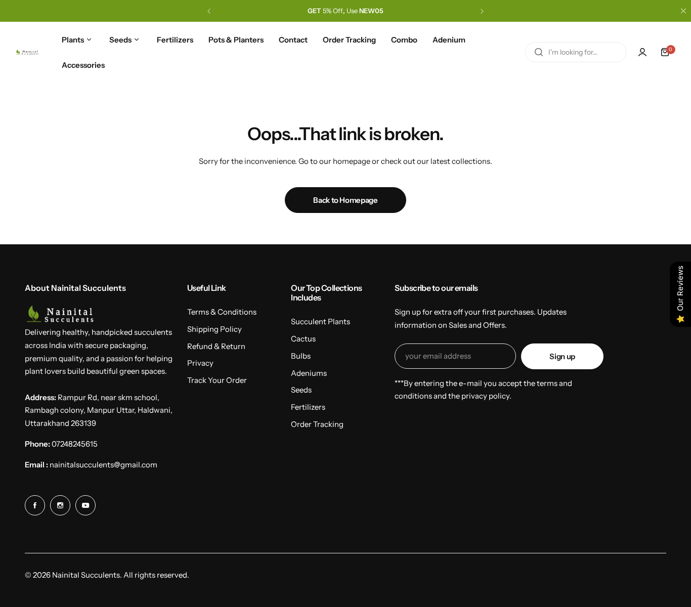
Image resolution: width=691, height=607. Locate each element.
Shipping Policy (214, 329)
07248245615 (75, 444)
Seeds (301, 390)
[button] (209, 11)
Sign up (562, 356)
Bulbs (301, 356)
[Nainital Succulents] (27, 52)
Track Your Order (217, 380)
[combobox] (575, 52)
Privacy (200, 363)
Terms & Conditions (221, 312)
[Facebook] (35, 505)
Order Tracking (317, 424)
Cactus (303, 338)
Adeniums (309, 373)
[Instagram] (60, 505)
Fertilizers (308, 407)
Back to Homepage (345, 200)
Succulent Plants (320, 321)
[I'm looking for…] (539, 52)
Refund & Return (216, 346)
